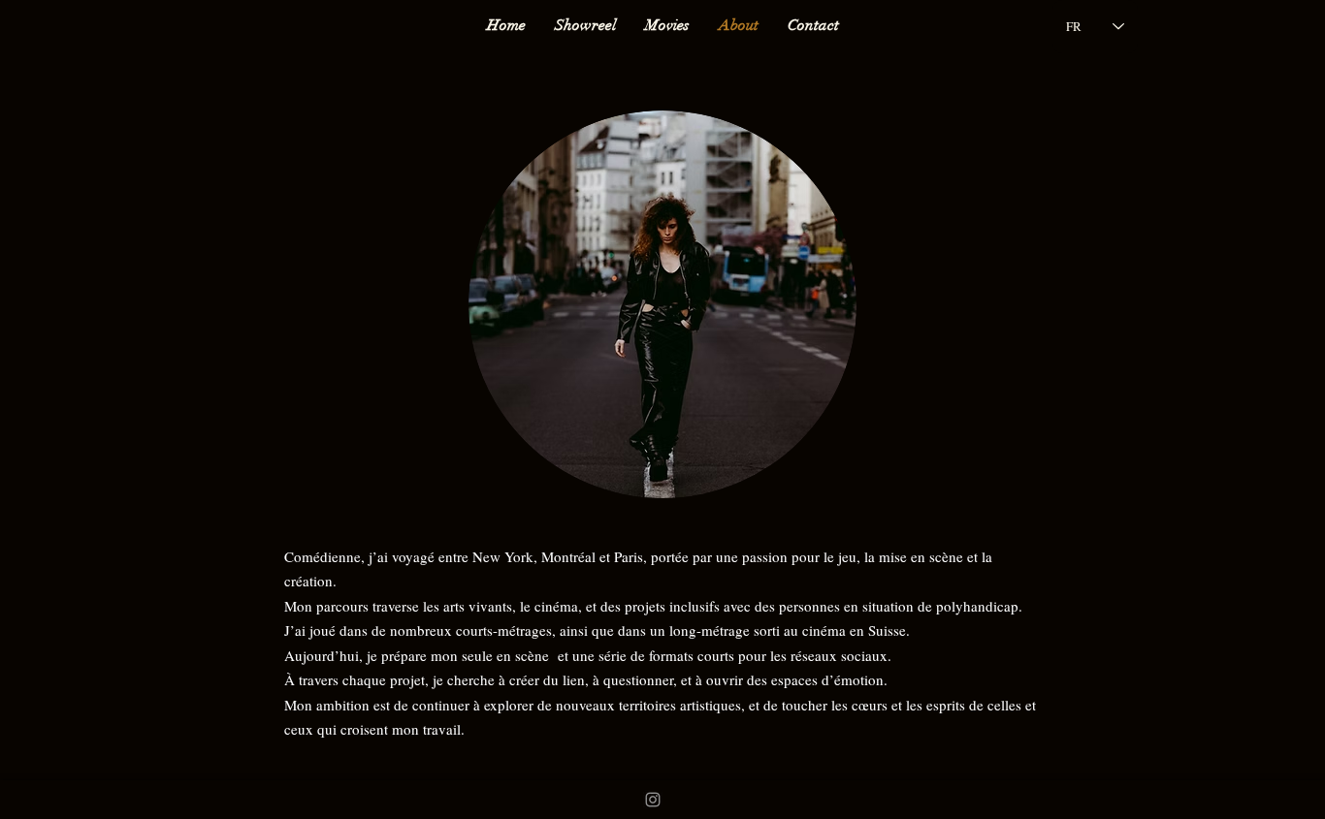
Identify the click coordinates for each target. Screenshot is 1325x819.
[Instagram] (652, 799)
